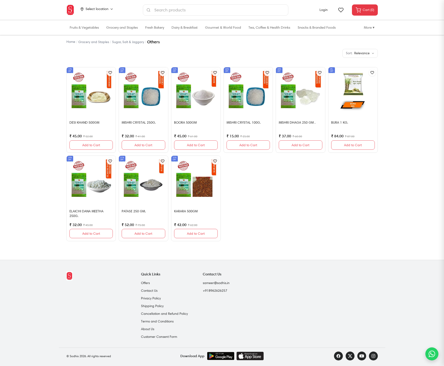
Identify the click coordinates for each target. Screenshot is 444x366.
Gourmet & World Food (223, 27)
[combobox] (215, 10)
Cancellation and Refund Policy (164, 314)
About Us (147, 329)
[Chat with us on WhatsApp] (431, 353)
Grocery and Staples (122, 27)
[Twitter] (350, 356)
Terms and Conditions (157, 321)
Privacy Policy (151, 298)
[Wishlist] (341, 10)
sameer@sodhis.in (216, 283)
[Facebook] (338, 356)
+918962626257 (215, 290)
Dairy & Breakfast (185, 27)
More (369, 27)
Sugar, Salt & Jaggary (128, 42)
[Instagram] (373, 356)
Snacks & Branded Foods (317, 27)
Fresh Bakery (154, 27)
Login (324, 10)
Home (70, 42)
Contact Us (149, 290)
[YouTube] (361, 356)
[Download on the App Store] (250, 356)
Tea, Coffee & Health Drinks (269, 27)
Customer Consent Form (159, 337)
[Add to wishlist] (110, 72)
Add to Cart (91, 145)
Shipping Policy (152, 306)
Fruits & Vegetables (84, 27)
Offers (145, 283)
